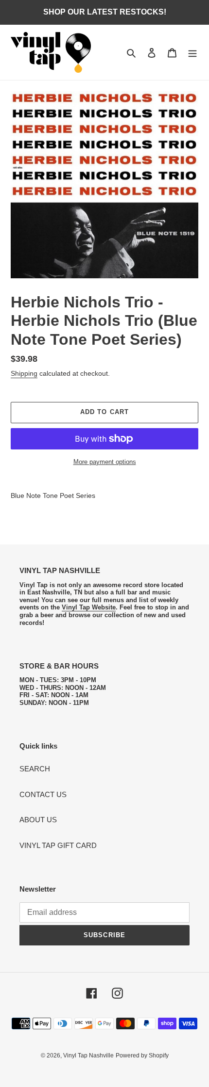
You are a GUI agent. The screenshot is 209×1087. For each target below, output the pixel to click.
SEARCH (34, 769)
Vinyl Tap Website (89, 607)
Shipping (24, 373)
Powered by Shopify (142, 1055)
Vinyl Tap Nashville (88, 1055)
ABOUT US (38, 819)
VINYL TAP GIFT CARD (58, 845)
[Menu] (192, 52)
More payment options (104, 461)
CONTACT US (43, 794)
